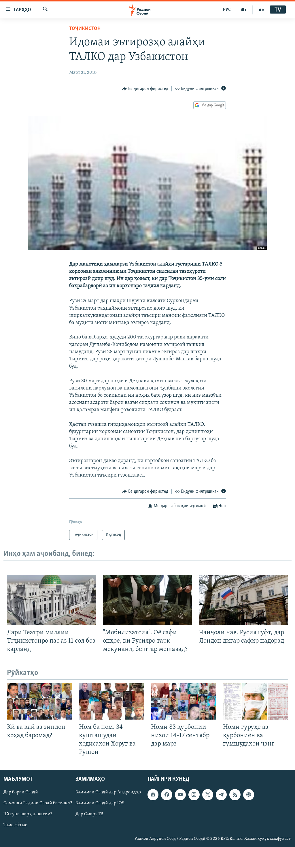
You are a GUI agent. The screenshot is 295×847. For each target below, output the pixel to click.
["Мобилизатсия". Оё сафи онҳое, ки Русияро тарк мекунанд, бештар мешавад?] (147, 600)
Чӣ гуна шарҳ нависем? (27, 814)
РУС (227, 9)
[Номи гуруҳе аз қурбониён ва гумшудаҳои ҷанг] (255, 701)
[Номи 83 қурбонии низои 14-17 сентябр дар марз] (183, 701)
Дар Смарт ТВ (89, 814)
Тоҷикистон (85, 28)
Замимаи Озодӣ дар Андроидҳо (108, 792)
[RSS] (234, 794)
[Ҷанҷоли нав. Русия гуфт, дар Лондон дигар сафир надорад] (243, 600)
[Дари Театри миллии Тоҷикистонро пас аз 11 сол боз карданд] (51, 600)
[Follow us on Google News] (153, 794)
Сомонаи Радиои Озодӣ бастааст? (37, 803)
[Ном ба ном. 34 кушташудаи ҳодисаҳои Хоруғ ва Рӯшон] (111, 701)
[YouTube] (244, 9)
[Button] (145, 89)
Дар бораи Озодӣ (20, 792)
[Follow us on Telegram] (221, 794)
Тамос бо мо (15, 825)
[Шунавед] (261, 9)
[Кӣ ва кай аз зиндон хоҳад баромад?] (39, 701)
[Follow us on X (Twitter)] (207, 794)
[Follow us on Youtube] (180, 794)
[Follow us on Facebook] (166, 794)
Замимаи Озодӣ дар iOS (99, 803)
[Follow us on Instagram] (193, 794)
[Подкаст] (248, 794)
